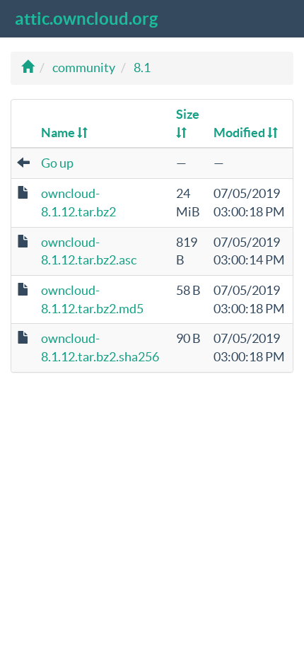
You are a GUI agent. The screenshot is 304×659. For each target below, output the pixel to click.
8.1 (142, 67)
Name (59, 132)
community (83, 67)
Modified (240, 132)
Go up (57, 163)
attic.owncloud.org (86, 18)
